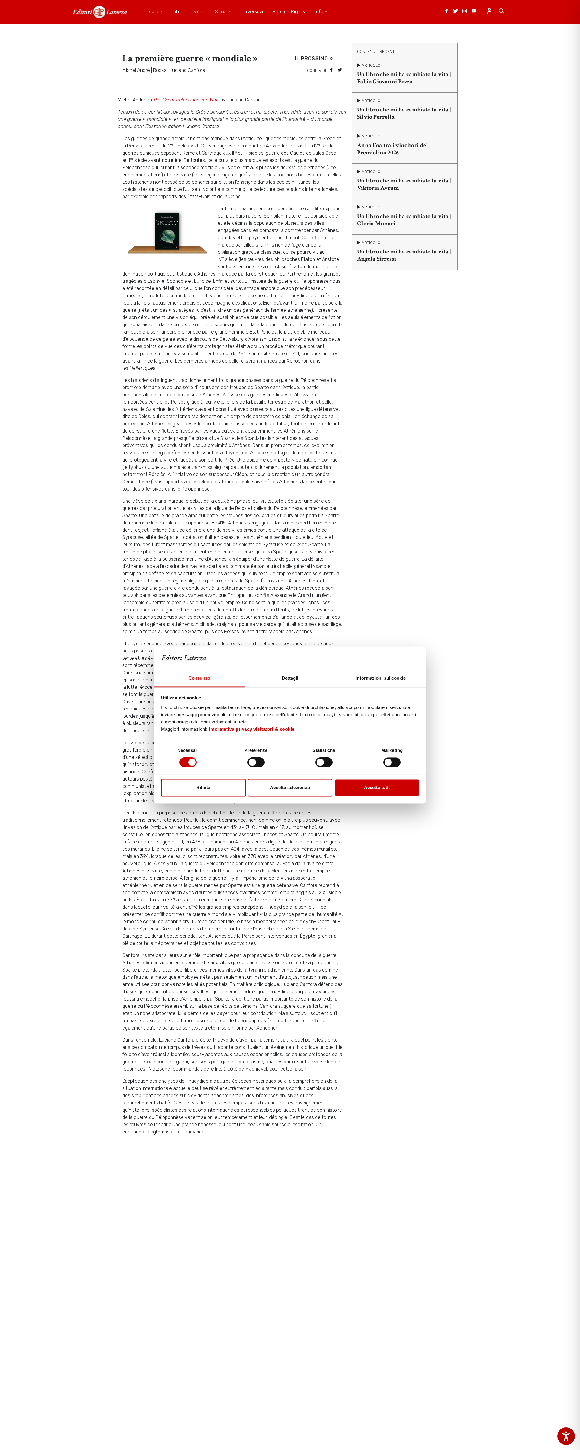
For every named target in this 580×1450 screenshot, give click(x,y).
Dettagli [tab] (290, 678)
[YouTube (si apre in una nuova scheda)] (473, 11)
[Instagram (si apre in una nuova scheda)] (464, 11)
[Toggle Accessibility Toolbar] (566, 1436)
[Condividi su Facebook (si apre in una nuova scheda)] (331, 70)
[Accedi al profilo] (489, 11)
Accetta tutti (377, 787)
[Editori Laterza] (99, 12)
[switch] (256, 762)
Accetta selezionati (290, 787)
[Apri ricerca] (501, 11)
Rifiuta (203, 787)
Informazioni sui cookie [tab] (380, 678)
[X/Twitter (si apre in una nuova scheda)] (455, 11)
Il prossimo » (314, 58)
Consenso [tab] (199, 678)
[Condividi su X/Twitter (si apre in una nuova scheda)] (340, 70)
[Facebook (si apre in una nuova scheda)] (446, 11)
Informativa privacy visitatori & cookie (252, 729)
